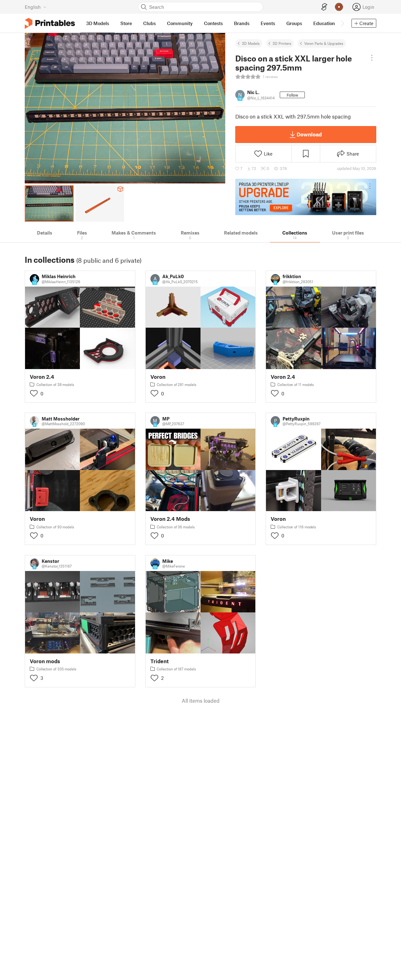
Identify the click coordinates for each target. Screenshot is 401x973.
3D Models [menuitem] (97, 23)
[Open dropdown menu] (371, 57)
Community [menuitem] (180, 23)
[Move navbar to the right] (342, 23)
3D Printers (282, 43)
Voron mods (45, 661)
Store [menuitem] (126, 23)
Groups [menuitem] (294, 23)
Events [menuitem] (268, 23)
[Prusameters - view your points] (339, 7)
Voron (157, 377)
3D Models (251, 43)
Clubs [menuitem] (149, 23)
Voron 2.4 (42, 377)
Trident (159, 661)
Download (309, 134)
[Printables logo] (50, 23)
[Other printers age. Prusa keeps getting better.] (305, 197)
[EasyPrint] (324, 7)
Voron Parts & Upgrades (323, 43)
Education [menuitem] (324, 23)
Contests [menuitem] (213, 23)
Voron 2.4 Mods (170, 519)
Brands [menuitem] (241, 23)
